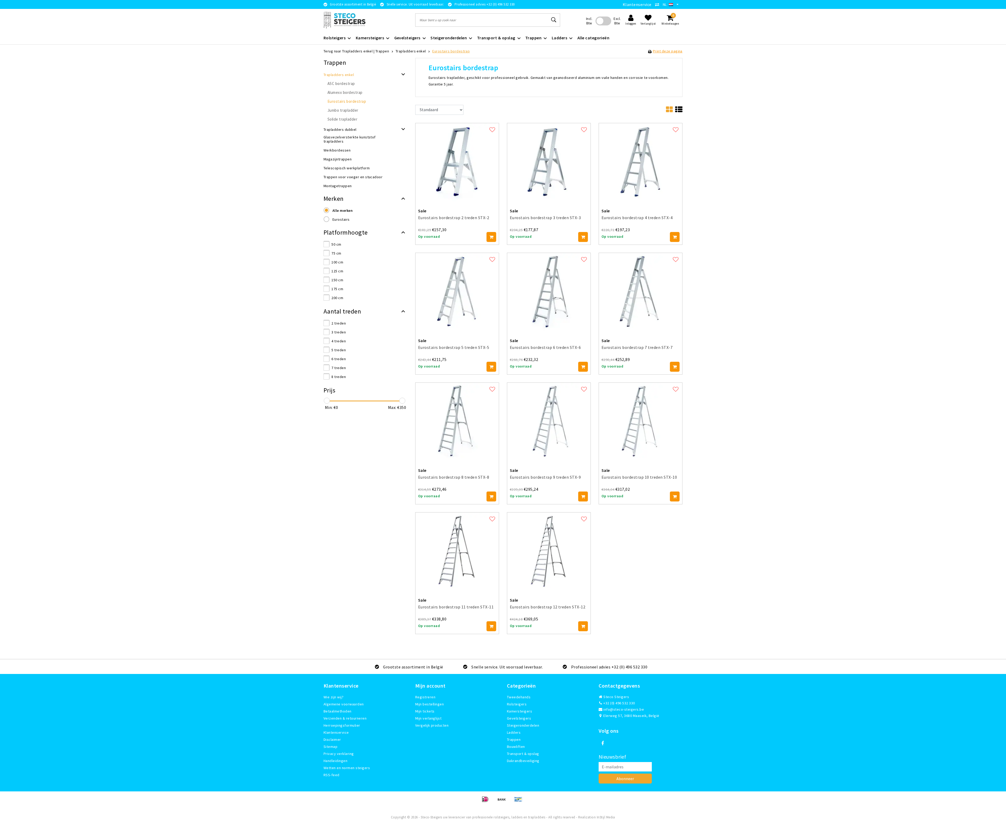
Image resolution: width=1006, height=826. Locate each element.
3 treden (338, 332)
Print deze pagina (667, 51)
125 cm (337, 271)
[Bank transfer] (503, 801)
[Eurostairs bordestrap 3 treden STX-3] (549, 161)
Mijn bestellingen (429, 704)
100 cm (337, 262)
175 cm (337, 289)
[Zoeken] (553, 19)
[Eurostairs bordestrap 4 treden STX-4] (641, 161)
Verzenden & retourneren (345, 718)
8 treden (338, 376)
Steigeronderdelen (523, 725)
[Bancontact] (519, 801)
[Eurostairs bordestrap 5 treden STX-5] (457, 291)
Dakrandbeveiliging (523, 760)
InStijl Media (606, 817)
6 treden (338, 359)
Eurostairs (341, 219)
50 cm (336, 244)
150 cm (337, 280)
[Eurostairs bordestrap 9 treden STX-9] (549, 421)
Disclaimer (332, 739)
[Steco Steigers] (344, 20)
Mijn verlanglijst (428, 718)
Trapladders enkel (411, 51)
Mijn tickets (425, 711)
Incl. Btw (589, 21)
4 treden (338, 341)
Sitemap (330, 746)
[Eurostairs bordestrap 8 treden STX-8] (457, 421)
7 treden (338, 367)
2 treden (338, 323)
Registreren (425, 697)
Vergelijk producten (432, 725)
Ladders (514, 732)
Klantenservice (637, 4)
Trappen (382, 51)
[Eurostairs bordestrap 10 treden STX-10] (641, 421)
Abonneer (625, 778)
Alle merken (342, 210)
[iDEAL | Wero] (487, 801)
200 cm (337, 297)
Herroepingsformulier (342, 725)
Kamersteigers (519, 711)
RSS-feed (332, 775)
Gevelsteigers (519, 718)
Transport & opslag (523, 753)
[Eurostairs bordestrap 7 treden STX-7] (641, 291)
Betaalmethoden (338, 711)
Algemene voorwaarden (344, 704)
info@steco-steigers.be (623, 709)
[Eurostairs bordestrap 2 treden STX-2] (457, 161)
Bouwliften (516, 746)
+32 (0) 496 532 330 (619, 703)
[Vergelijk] (658, 4)
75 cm (336, 253)
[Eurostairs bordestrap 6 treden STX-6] (549, 291)
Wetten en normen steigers (347, 767)
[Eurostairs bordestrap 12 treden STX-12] (549, 551)
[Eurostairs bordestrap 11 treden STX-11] (457, 551)
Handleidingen (335, 760)
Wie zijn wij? (333, 697)
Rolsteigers (517, 704)
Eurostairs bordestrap (451, 51)
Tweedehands (519, 697)
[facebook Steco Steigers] (602, 743)
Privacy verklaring (339, 753)
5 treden (338, 350)
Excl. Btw (617, 21)
